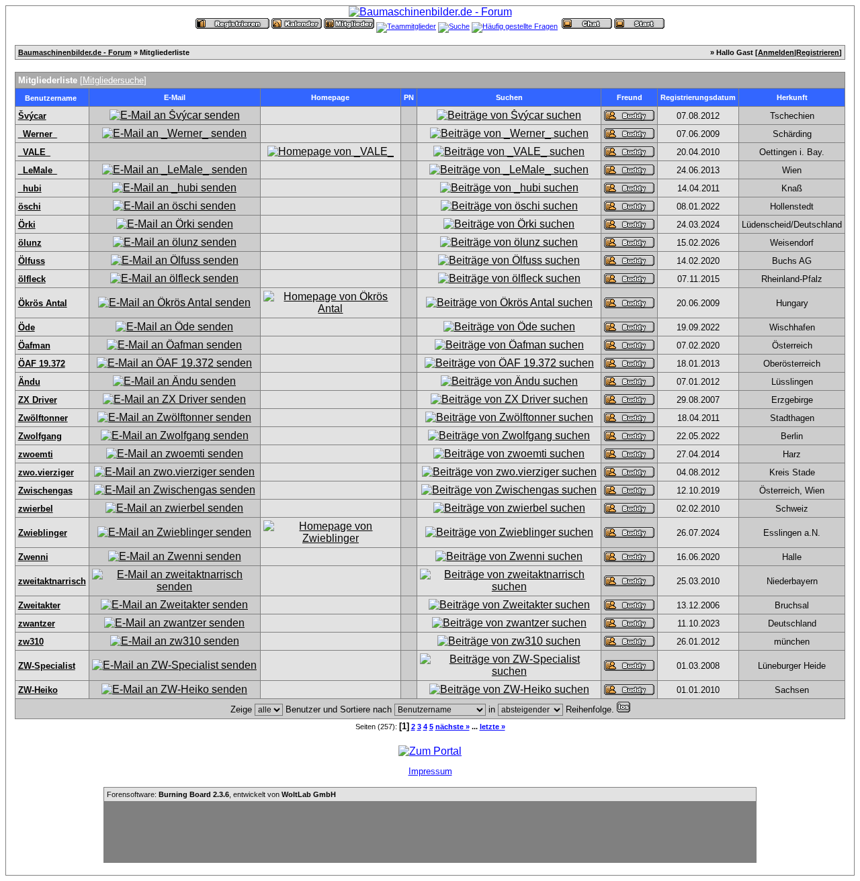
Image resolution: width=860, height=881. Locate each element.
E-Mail (174, 97)
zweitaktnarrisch (52, 581)
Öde (26, 327)
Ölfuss (31, 261)
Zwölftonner (43, 418)
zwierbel (35, 509)
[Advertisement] (430, 832)
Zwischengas (45, 490)
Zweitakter (39, 605)
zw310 (31, 642)
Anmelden (776, 52)
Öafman (34, 345)
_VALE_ (34, 152)
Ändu (29, 382)
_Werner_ (37, 134)
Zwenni (33, 557)
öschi (29, 206)
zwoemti (35, 454)
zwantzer (36, 623)
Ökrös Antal (42, 303)
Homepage (330, 97)
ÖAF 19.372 (41, 364)
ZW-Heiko (38, 690)
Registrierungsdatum (698, 97)
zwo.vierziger (46, 472)
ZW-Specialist (46, 666)
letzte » (492, 727)
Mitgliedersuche (113, 80)
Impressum (430, 771)
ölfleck (32, 279)
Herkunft (792, 97)
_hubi (30, 188)
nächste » (452, 727)
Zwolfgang (40, 436)
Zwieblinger (42, 533)
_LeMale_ (37, 170)
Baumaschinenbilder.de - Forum (75, 52)
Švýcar (32, 116)
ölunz (30, 243)
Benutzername (51, 98)
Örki (27, 225)
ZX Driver (37, 400)
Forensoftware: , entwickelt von (221, 794)
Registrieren (817, 52)
